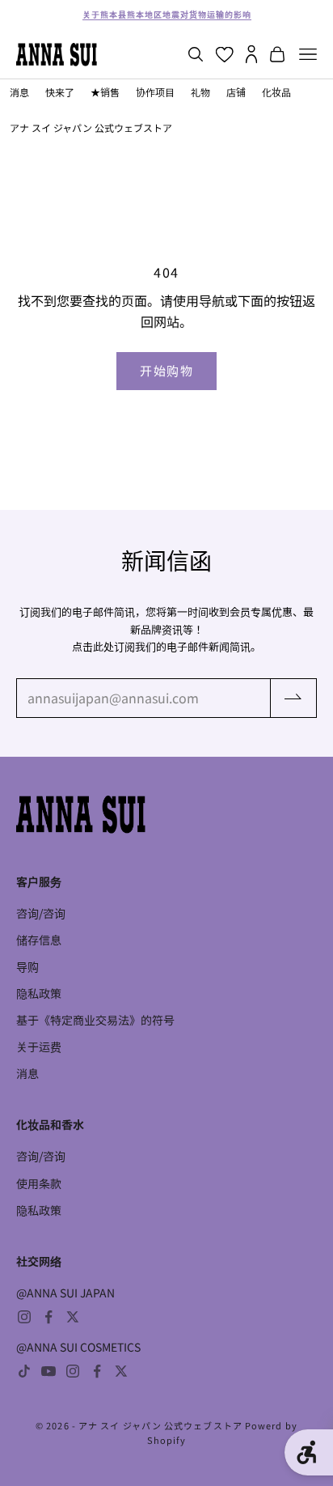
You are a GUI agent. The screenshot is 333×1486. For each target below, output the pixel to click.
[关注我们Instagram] (24, 1317)
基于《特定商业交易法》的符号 (95, 1020)
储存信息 (38, 940)
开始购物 (166, 370)
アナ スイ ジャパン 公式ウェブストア (91, 127)
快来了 (59, 92)
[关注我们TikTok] (24, 1371)
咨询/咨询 (40, 913)
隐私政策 (38, 993)
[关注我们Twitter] (73, 1317)
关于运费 (38, 1046)
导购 (27, 966)
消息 (19, 92)
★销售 (105, 92)
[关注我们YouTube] (48, 1371)
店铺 (236, 92)
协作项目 (155, 92)
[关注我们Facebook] (48, 1317)
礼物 (200, 92)
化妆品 (276, 92)
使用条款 (38, 1183)
